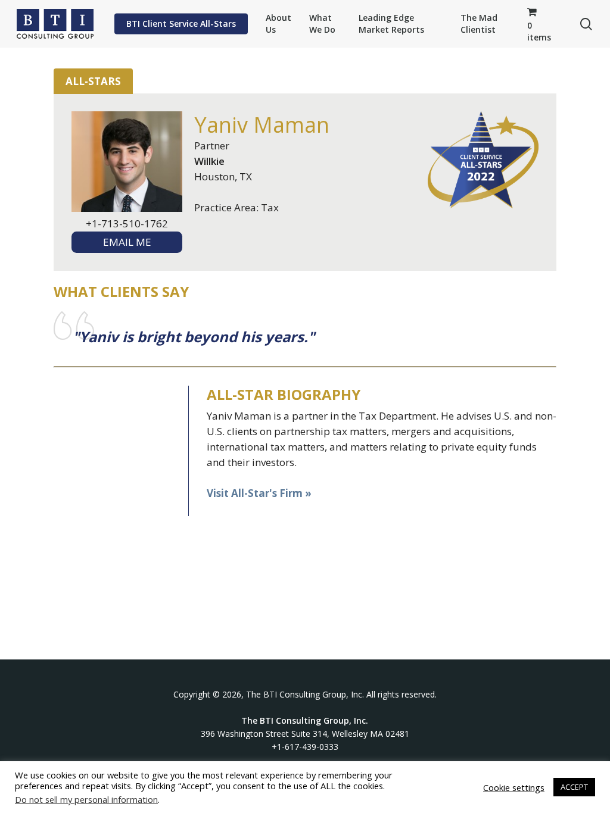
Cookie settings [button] (513, 787)
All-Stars (93, 81)
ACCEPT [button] (574, 786)
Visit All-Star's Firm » (259, 493)
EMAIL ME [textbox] (127, 242)
